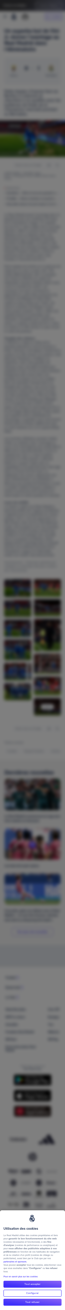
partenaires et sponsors (14, 1261)
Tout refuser (32, 1302)
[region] (32, 1260)
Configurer (32, 1293)
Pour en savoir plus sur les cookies (20, 1276)
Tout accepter (32, 1284)
